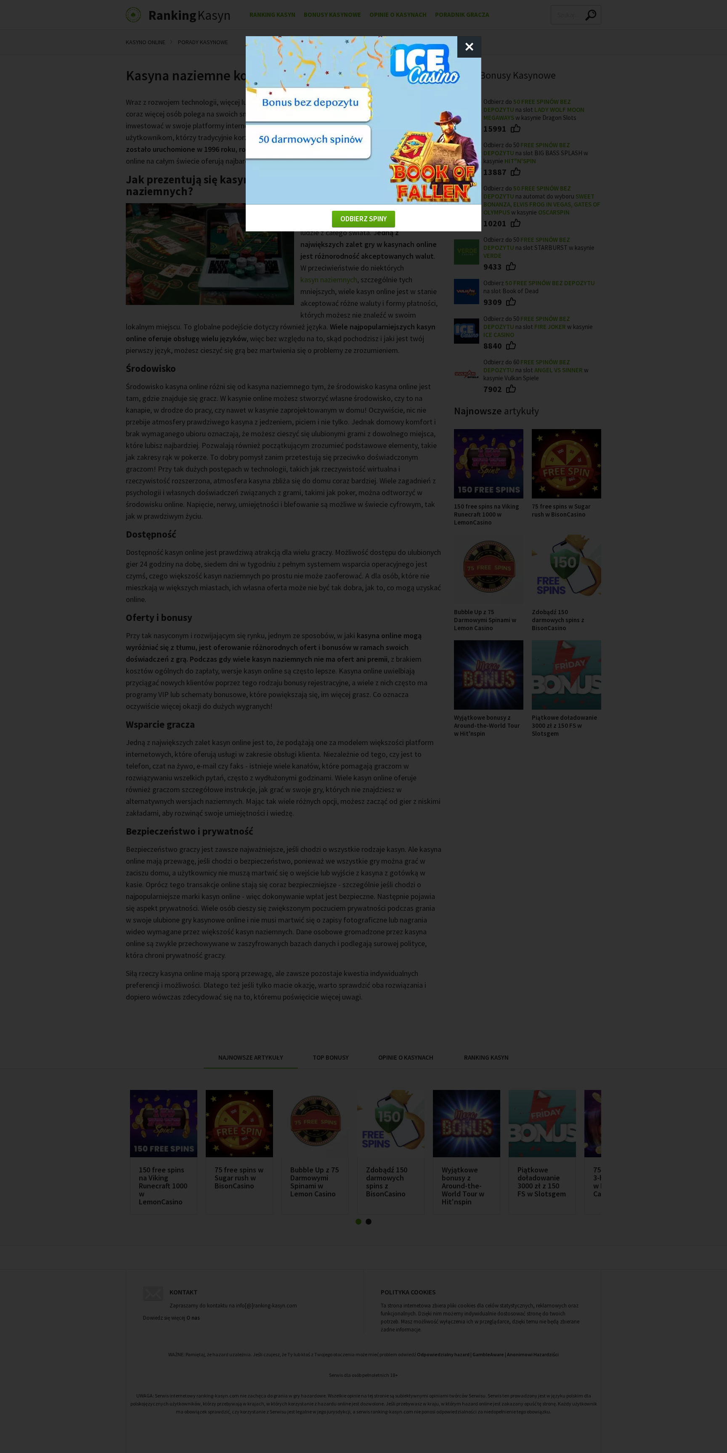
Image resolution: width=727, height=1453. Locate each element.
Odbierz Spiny (363, 218)
